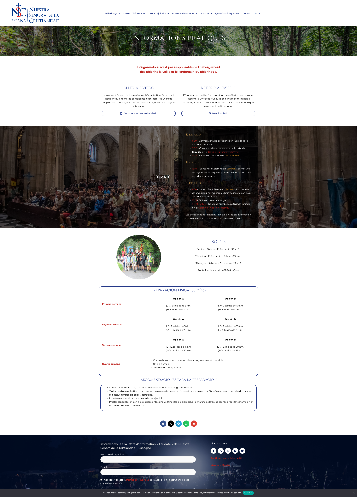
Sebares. (231, 168)
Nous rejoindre (157, 13)
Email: (103, 467)
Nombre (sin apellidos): (113, 454)
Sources (204, 13)
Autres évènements (183, 13)
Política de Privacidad (137, 479)
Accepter (248, 493)
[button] (163, 423)
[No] (353, 492)
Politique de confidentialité (226, 458)
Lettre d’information (134, 13)
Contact (247, 13)
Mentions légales (220, 465)
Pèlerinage (111, 13)
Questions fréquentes (227, 13)
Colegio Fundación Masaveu (223, 152)
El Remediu (232, 155)
